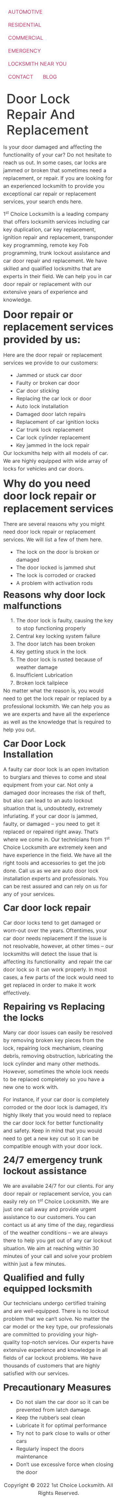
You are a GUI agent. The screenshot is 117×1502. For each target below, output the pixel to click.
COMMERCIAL (25, 37)
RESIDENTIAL (24, 24)
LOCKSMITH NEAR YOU (37, 63)
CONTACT (20, 76)
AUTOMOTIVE (25, 11)
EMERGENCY (24, 50)
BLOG (50, 76)
